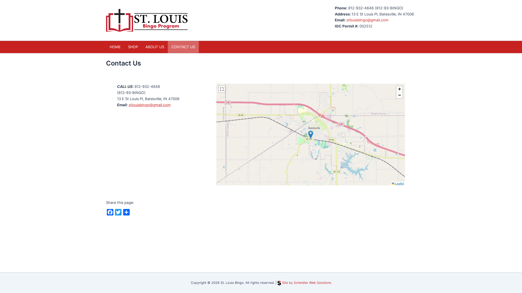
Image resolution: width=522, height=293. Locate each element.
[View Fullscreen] (222, 89)
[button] (310, 134)
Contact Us (183, 47)
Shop (133, 47)
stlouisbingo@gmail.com (367, 20)
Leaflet (399, 183)
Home (115, 47)
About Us (154, 47)
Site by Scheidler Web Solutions (306, 283)
